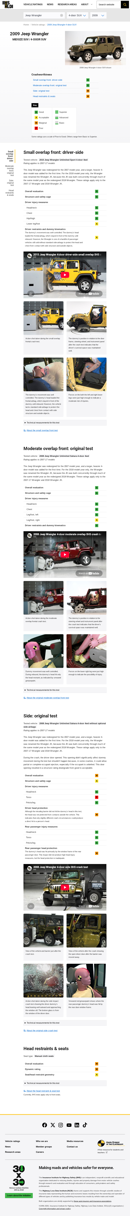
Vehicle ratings (32, 4)
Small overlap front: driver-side (47, 80)
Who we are (42, 1141)
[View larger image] (43, 318)
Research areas (67, 4)
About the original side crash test (42, 1030)
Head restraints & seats (44, 96)
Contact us (72, 1147)
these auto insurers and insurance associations (92, 1201)
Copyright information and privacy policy (55, 1209)
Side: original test (41, 91)
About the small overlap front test (42, 430)
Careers (40, 1152)
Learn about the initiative (19, 1195)
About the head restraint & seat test (43, 1091)
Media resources (75, 1141)
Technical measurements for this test (43, 423)
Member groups (44, 1147)
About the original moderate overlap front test (48, 698)
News (50, 4)
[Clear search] (61, 15)
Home (26, 25)
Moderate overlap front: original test (50, 85)
